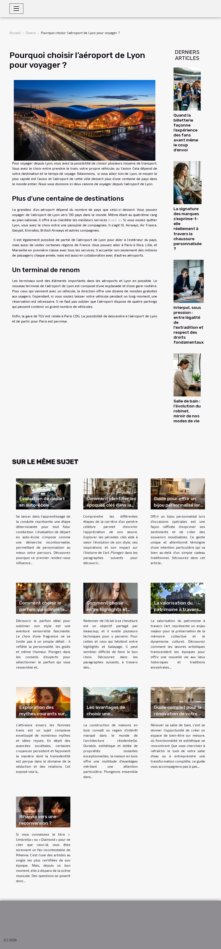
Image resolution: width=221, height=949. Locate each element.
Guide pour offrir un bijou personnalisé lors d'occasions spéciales (178, 505)
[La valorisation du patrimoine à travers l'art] (178, 597)
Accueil (15, 33)
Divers (31, 33)
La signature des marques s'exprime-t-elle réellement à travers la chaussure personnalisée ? (188, 228)
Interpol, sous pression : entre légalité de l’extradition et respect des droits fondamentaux (189, 325)
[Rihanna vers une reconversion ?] (43, 811)
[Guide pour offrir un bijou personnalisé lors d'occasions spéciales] (178, 493)
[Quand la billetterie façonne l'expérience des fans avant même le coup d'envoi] (187, 88)
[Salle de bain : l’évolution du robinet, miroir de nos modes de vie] (187, 374)
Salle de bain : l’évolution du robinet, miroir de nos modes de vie (187, 411)
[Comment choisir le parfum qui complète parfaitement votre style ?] (43, 597)
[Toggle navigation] (16, 8)
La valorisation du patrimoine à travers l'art (176, 609)
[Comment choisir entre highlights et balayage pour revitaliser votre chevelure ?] (110, 597)
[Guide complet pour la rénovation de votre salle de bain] (178, 702)
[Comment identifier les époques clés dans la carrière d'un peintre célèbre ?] (110, 493)
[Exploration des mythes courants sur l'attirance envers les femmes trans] (43, 702)
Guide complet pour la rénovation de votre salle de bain (177, 714)
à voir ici (115, 220)
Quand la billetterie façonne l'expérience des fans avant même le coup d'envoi (186, 132)
